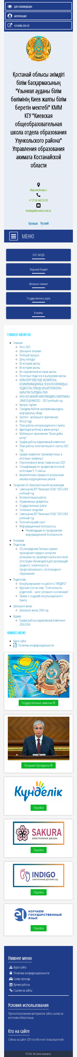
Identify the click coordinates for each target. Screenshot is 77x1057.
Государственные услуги (38, 298)
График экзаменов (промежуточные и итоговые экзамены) (41, 456)
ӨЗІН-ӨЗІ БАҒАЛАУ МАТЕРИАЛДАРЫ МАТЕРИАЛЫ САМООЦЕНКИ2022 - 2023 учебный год (45, 398)
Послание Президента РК (38, 765)
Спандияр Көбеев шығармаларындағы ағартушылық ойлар (41, 411)
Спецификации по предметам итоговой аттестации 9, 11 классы (42, 468)
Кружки (17, 616)
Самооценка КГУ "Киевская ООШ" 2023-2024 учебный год (44, 491)
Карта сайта (19, 641)
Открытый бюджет (39, 269)
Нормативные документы (34, 501)
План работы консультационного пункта (42, 425)
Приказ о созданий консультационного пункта (41, 598)
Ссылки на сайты (23, 990)
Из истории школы (30, 363)
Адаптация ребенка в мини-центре (39, 429)
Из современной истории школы (38, 371)
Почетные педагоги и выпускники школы (43, 376)
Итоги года (26, 421)
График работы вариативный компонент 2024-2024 (43, 622)
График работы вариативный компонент (43, 442)
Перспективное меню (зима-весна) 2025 (42, 462)
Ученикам (18, 540)
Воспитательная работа (33, 497)
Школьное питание (38, 284)
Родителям (19, 579)
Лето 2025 (25, 347)
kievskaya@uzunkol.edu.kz (38, 211)
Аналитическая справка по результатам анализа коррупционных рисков (42, 477)
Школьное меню (22, 606)
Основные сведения (31, 509)
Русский (44, 223)
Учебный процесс (29, 355)
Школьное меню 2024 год (34, 610)
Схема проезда (22, 979)
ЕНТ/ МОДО (39, 255)
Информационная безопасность (38, 526)
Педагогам (19, 544)
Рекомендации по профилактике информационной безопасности (44, 532)
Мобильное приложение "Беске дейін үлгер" (41, 435)
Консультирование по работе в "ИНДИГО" (43, 583)
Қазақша (33, 223)
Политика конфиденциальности (36, 645)
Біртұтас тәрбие (28, 404)
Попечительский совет (32, 522)
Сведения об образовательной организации (38, 485)
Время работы (22, 985)
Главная (18, 343)
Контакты (38, 313)
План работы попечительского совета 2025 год (44, 448)
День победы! (27, 359)
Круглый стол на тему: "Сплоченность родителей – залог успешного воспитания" (44, 589)
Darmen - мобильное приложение (39, 417)
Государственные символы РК (38, 703)
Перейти (39, 807)
